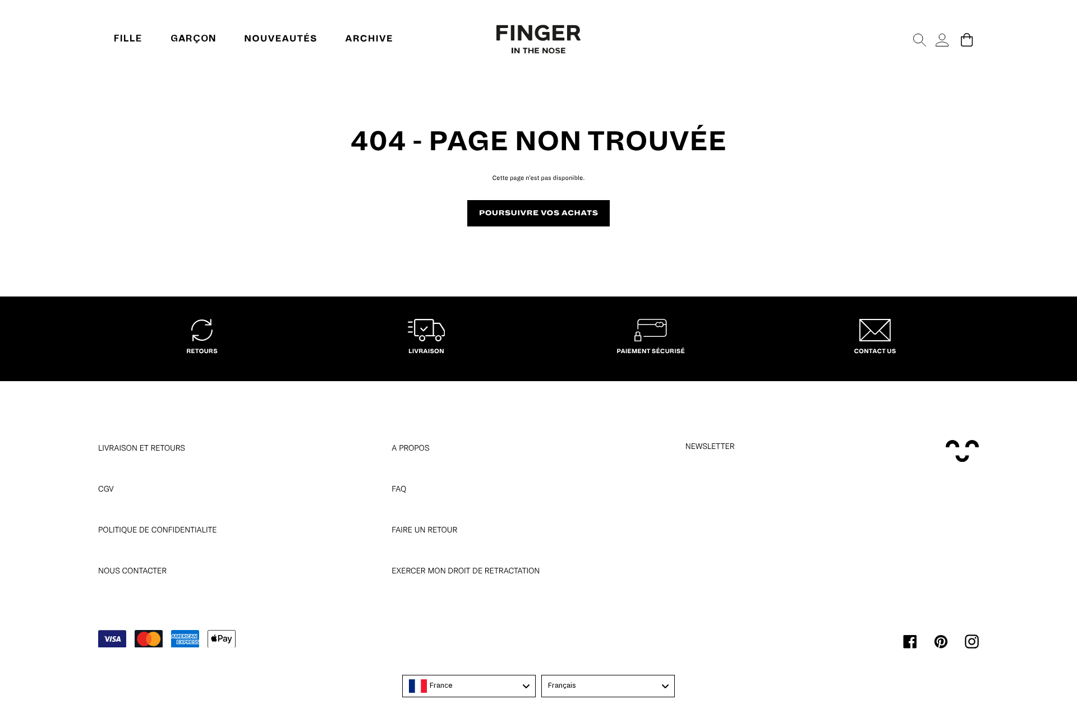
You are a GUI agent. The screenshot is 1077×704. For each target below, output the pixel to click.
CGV (106, 489)
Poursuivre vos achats (539, 213)
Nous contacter (132, 571)
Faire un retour (424, 530)
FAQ (399, 489)
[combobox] (469, 686)
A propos (410, 448)
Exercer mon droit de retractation (466, 571)
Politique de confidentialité (157, 530)
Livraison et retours (141, 448)
